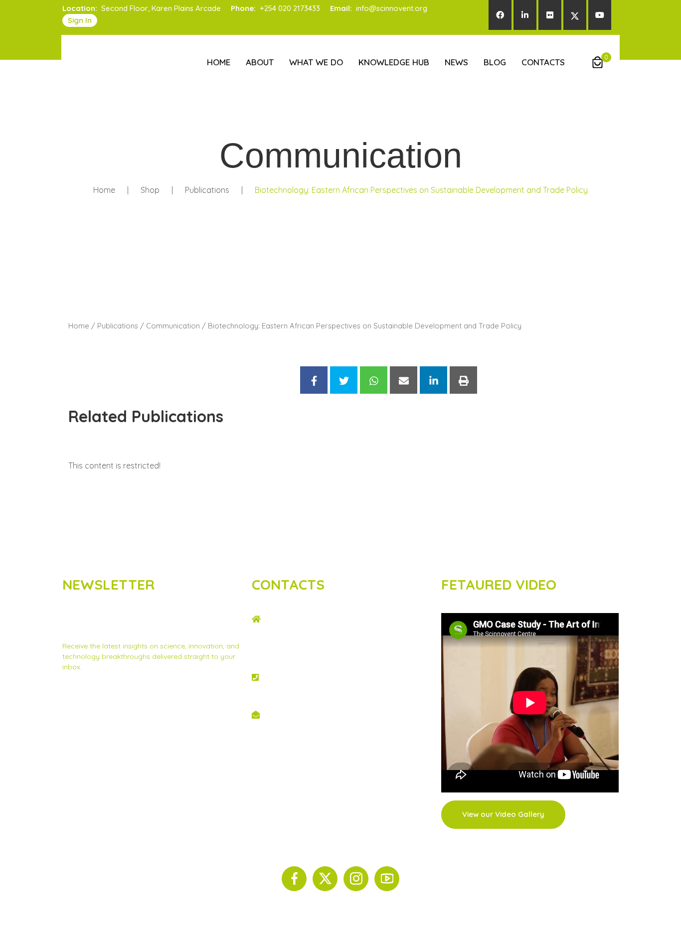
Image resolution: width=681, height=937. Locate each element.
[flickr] (549, 15)
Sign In (80, 20)
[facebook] (500, 15)
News (456, 62)
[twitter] (574, 15)
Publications (207, 190)
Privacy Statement (92, 709)
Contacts (543, 62)
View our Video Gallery (503, 814)
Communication (173, 325)
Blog (495, 62)
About (260, 62)
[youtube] (599, 15)
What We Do (316, 62)
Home (218, 62)
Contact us (147, 709)
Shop (150, 190)
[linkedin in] (524, 15)
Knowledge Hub (393, 62)
